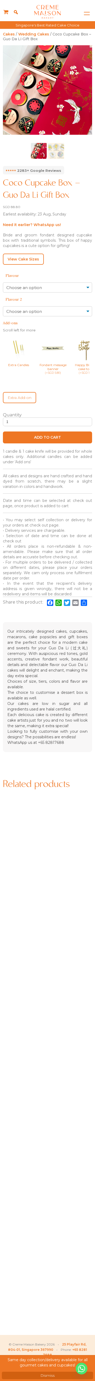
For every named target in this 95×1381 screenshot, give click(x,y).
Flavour (12, 275)
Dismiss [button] (47, 1375)
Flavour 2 (14, 299)
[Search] (16, 12)
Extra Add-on (19, 397)
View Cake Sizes (23, 259)
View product (24, 889)
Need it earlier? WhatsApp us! (32, 224)
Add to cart (47, 437)
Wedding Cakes (33, 34)
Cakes (9, 34)
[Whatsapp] (81, 1368)
